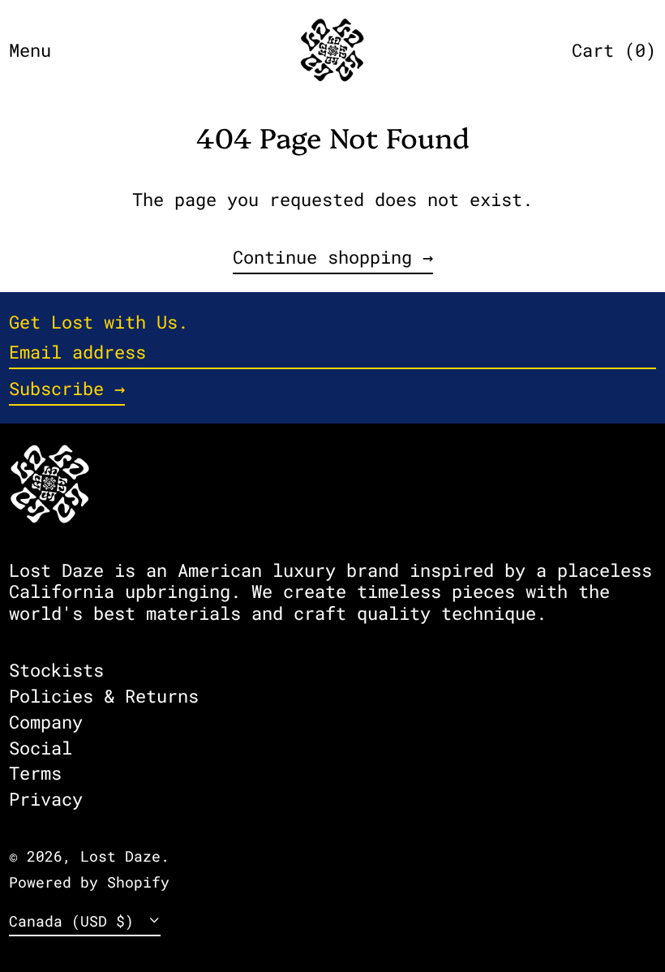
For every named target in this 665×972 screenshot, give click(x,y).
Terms (35, 773)
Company (46, 721)
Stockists (56, 670)
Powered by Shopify (89, 882)
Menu (30, 50)
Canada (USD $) (76, 921)
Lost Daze (120, 856)
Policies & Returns (104, 695)
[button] (614, 50)
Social (40, 747)
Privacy (46, 799)
